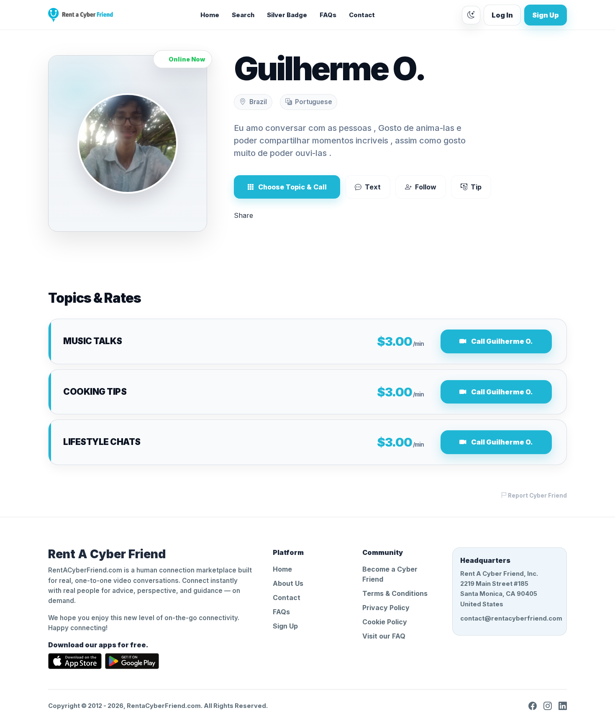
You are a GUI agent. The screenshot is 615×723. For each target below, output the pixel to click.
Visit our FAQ (383, 636)
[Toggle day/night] (471, 15)
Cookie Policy (384, 622)
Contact (362, 15)
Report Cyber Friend (537, 495)
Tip (476, 187)
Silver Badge (287, 15)
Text (373, 187)
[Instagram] (547, 706)
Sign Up (545, 15)
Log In (502, 15)
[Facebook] (532, 706)
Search (243, 15)
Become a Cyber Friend (390, 574)
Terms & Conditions (395, 593)
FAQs (328, 15)
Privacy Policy (386, 607)
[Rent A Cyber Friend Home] (80, 15)
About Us (288, 583)
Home (209, 15)
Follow (425, 187)
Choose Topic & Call (292, 187)
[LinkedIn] (563, 706)
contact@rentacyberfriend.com (509, 618)
